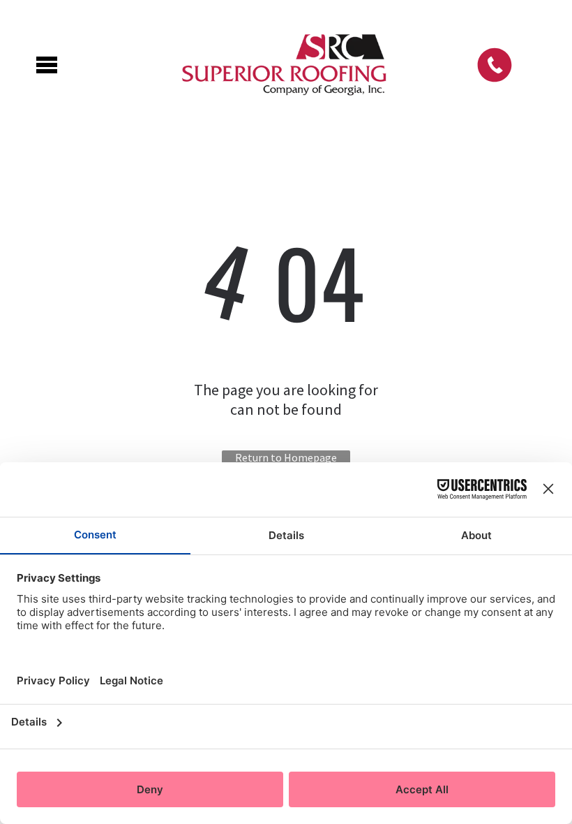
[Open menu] (46, 65)
